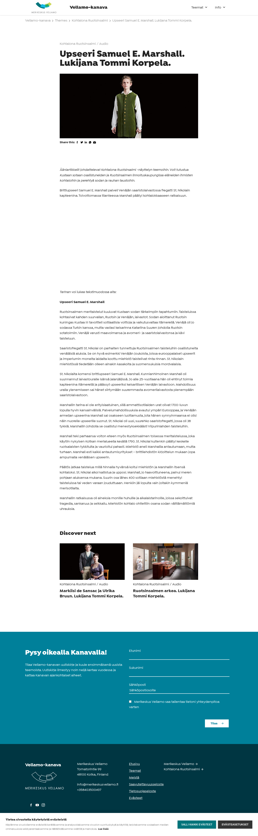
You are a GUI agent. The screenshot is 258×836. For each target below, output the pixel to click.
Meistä (134, 778)
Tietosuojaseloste (142, 791)
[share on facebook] (77, 144)
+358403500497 (89, 790)
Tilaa (214, 723)
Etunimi (135, 651)
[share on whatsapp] (90, 144)
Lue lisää (103, 829)
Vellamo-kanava (38, 21)
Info (218, 7)
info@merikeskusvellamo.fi (97, 785)
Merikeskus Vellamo (179, 764)
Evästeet (135, 798)
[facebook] (32, 807)
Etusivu (134, 764)
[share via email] (94, 144)
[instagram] (43, 807)
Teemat (197, 7)
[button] (206, 6)
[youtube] (38, 807)
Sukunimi (136, 668)
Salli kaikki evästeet (196, 824)
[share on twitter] (82, 144)
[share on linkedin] (86, 144)
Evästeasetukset (235, 824)
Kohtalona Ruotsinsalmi (90, 21)
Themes (61, 21)
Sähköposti (137, 685)
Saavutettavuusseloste (146, 784)
